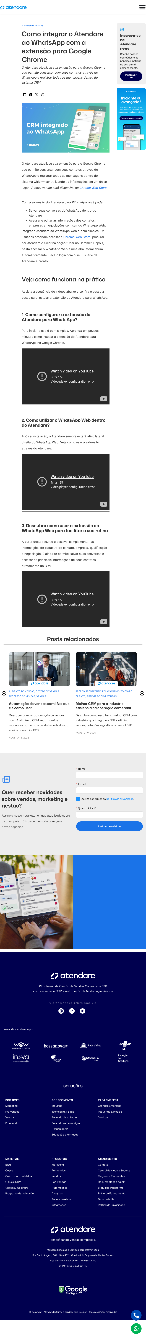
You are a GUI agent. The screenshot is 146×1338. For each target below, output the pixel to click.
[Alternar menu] (142, 7)
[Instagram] (62, 1011)
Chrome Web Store (76, 237)
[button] (25, 95)
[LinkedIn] (73, 1011)
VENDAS (39, 25)
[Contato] (136, 1315)
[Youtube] (84, 1011)
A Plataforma (28, 25)
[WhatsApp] (136, 1328)
